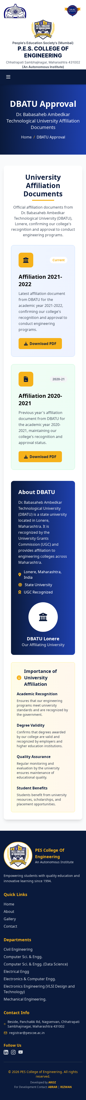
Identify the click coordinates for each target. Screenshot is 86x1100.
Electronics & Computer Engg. (30, 978)
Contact (10, 926)
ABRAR (52, 1087)
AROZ (52, 1082)
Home (26, 137)
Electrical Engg (16, 971)
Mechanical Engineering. (25, 999)
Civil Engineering (18, 949)
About (9, 911)
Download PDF (43, 343)
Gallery (10, 918)
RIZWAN (66, 1087)
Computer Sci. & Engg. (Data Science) (36, 964)
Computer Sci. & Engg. (23, 956)
